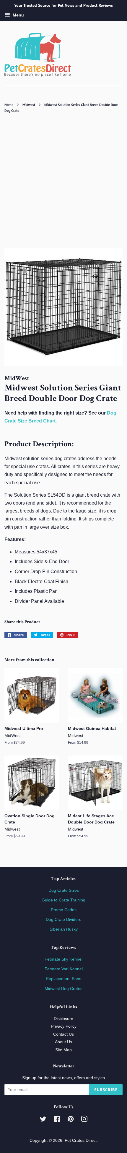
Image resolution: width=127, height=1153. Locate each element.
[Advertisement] (63, 180)
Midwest (28, 104)
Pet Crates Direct (81, 1140)
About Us (63, 1042)
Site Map (63, 1050)
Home (8, 104)
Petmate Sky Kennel (63, 959)
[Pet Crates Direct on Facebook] (56, 1120)
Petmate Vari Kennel (64, 969)
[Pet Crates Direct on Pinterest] (70, 1120)
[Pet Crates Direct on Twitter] (43, 1120)
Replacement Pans (63, 978)
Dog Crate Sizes (63, 890)
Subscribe (106, 1089)
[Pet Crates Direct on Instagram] (84, 1120)
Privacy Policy (63, 1026)
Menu (18, 15)
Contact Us (63, 1034)
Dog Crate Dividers (63, 919)
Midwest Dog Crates (63, 988)
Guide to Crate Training (63, 900)
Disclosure (63, 1018)
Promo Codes (63, 910)
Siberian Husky (64, 929)
